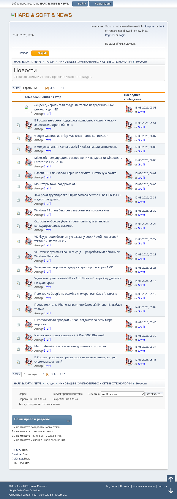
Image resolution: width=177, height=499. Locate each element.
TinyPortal (111, 486)
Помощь (125, 486)
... (57, 88)
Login (162, 26)
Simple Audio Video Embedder (24, 490)
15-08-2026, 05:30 (145, 211)
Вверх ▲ (163, 486)
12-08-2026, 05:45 (145, 360)
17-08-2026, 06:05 (145, 147)
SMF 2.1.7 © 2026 (18, 486)
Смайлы (17, 454)
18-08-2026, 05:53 (145, 107)
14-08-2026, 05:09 (145, 307)
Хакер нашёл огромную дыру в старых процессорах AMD (73, 267)
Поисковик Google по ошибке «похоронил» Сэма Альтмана (75, 294)
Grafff (47, 114)
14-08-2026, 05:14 (145, 281)
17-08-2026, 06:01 (145, 173)
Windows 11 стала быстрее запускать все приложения (71, 210)
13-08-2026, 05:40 (145, 322)
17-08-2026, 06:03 (145, 160)
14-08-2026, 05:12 (145, 294)
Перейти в (94, 393)
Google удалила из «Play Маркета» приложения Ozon (71, 136)
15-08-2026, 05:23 (145, 254)
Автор (56, 97)
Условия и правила (144, 486)
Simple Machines (38, 486)
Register (150, 26)
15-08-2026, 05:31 (145, 197)
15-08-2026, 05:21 (145, 267)
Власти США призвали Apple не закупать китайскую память (75, 173)
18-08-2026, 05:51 (145, 123)
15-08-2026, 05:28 (145, 224)
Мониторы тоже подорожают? (55, 184)
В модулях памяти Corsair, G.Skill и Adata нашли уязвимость (75, 147)
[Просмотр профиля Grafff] (29, 112)
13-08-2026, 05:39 (145, 335)
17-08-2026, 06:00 (145, 184)
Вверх (16, 374)
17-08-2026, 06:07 (145, 136)
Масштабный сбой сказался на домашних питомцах (70, 346)
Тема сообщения (37, 97)
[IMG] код (18, 458)
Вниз (16, 88)
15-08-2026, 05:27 (145, 239)
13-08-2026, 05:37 (145, 346)
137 (61, 88)
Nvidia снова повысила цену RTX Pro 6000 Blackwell (69, 335)
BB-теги (17, 450)
